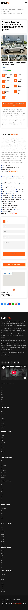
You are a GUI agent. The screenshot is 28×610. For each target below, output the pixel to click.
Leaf (2, 586)
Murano (3, 591)
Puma (2, 447)
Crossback (3, 508)
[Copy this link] (19, 304)
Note (2, 588)
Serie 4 (2, 558)
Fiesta (2, 435)
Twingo (2, 539)
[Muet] (22, 378)
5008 (2, 399)
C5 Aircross (3, 475)
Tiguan (2, 413)
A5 (1, 491)
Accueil (2, 9)
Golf (2, 411)
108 (2, 387)
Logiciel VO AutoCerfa (6, 601)
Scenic (2, 534)
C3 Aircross (3, 465)
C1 (1, 461)
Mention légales (16, 599)
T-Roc (2, 418)
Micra (2, 581)
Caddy (2, 428)
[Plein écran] (25, 378)
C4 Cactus (3, 472)
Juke (2, 577)
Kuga (2, 440)
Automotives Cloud (17, 603)
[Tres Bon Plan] (5, 3)
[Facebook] (2, 304)
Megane (3, 531)
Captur (2, 529)
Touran (2, 423)
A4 (1, 489)
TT (1, 501)
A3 (1, 487)
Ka (1, 449)
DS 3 (2, 510)
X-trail (2, 579)
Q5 (1, 499)
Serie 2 (2, 553)
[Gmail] (16, 304)
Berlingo (3, 477)
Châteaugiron (20, 9)
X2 (1, 562)
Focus (2, 437)
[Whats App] (13, 304)
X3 (1, 565)
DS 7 (2, 518)
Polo (2, 416)
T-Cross (3, 421)
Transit (2, 451)
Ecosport (3, 442)
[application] (14, 372)
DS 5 (2, 515)
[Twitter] (5, 304)
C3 (1, 463)
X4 (1, 567)
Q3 (1, 496)
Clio (2, 527)
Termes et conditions (6, 599)
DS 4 (2, 513)
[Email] (8, 304)
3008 (2, 397)
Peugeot (3, 11)
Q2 (1, 494)
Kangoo (3, 541)
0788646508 (8, 221)
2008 (8, 11)
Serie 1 (2, 550)
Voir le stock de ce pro (14, 264)
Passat (2, 425)
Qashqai (3, 574)
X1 (1, 560)
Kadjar (2, 536)
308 (2, 394)
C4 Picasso (3, 470)
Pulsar (2, 584)
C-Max (2, 444)
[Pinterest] (10, 304)
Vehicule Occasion (10, 9)
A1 (1, 484)
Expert (2, 404)
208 (2, 390)
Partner (3, 402)
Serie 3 (2, 555)
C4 (1, 468)
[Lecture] (3, 378)
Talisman (3, 543)
